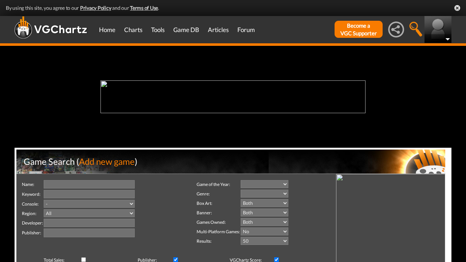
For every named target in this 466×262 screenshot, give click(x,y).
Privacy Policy (95, 8)
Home (107, 29)
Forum (246, 29)
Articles (218, 29)
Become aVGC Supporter (358, 29)
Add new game (107, 161)
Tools (158, 29)
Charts (133, 29)
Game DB (186, 29)
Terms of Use (144, 8)
